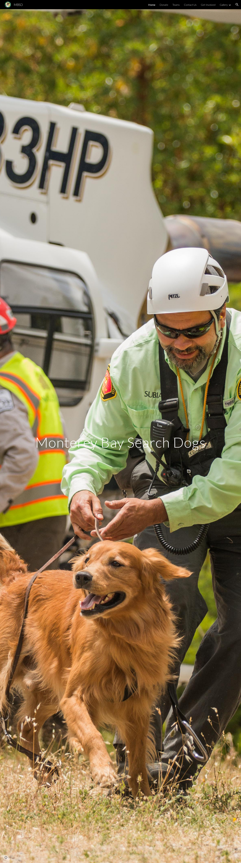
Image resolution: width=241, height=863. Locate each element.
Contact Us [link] (190, 4)
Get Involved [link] (208, 4)
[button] (237, 5)
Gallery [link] (224, 4)
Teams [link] (176, 4)
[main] (120, 436)
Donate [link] (164, 4)
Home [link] (151, 4)
